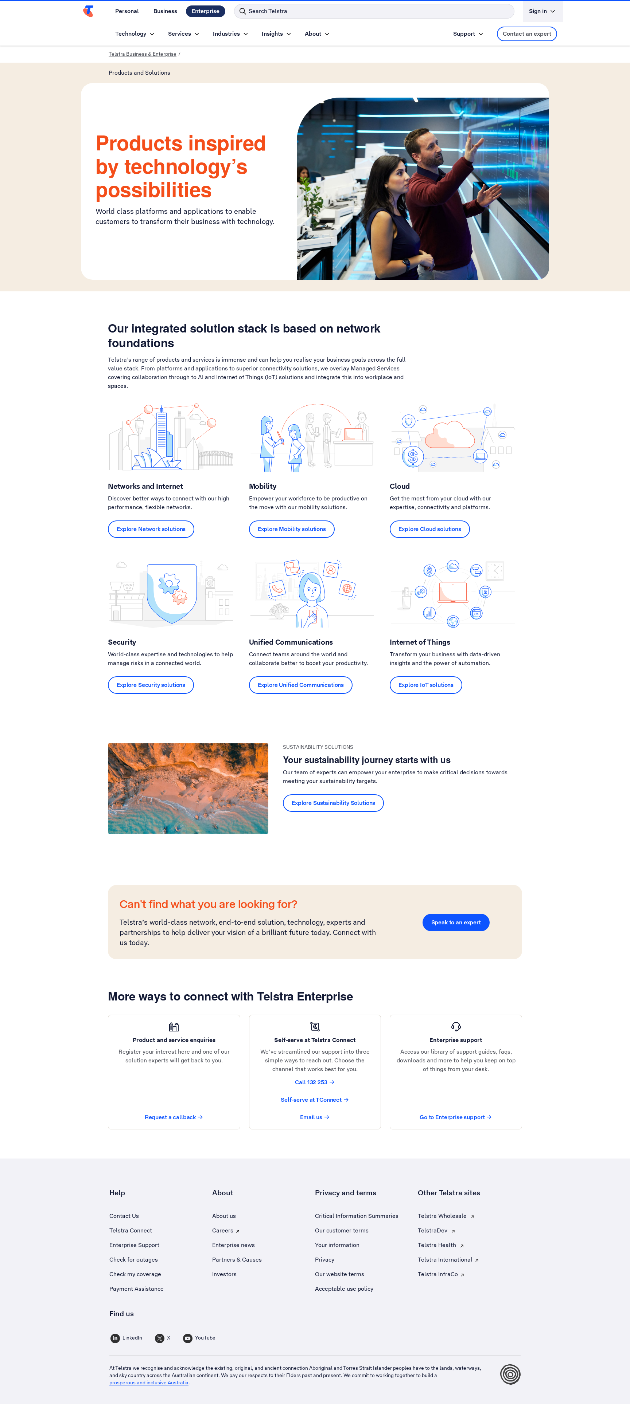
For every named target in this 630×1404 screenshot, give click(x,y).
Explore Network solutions (151, 529)
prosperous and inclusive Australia (148, 1382)
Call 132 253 (311, 1082)
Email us (311, 1117)
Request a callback (170, 1117)
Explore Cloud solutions (429, 529)
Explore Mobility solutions (292, 529)
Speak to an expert (456, 922)
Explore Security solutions (151, 685)
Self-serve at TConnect (311, 1100)
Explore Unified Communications (301, 685)
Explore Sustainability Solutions (333, 803)
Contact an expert (527, 34)
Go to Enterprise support (452, 1117)
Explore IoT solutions (426, 685)
